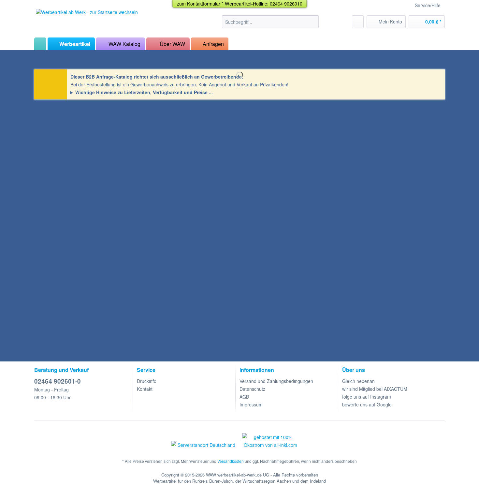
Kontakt (144, 389)
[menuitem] (270, 25)
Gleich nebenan (358, 381)
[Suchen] (313, 21)
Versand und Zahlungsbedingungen (276, 381)
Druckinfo (146, 381)
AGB (244, 396)
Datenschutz (252, 389)
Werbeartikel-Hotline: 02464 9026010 (263, 3)
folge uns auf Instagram (366, 396)
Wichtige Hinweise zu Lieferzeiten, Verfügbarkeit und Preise (141, 92)
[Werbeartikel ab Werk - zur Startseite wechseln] (87, 21)
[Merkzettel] (358, 21)
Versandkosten (230, 461)
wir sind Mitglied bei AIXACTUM (374, 389)
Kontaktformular (203, 3)
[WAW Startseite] (40, 43)
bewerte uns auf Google (367, 404)
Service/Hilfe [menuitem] (428, 5)
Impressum (251, 404)
